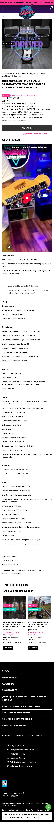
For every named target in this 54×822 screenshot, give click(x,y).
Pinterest (6, 573)
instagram (7, 735)
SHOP (17, 73)
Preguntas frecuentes (17, 712)
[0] (49, 9)
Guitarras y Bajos (28, 73)
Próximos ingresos (15, 725)
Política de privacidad (17, 719)
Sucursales (9, 690)
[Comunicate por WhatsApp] (48, 807)
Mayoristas (10, 677)
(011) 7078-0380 (17, 745)
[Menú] (3, 9)
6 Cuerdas (16, 76)
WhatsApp (20, 571)
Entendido (36, 817)
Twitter (41, 571)
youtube (30, 735)
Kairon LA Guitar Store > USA (21, 706)
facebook (18, 735)
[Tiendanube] (10, 796)
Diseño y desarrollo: (12, 793)
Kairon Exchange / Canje (21, 766)
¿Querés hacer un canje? (35, 134)
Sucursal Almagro (18, 758)
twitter (39, 735)
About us (8, 683)
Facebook (31, 571)
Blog (5, 671)
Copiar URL (16, 573)
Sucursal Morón (17, 754)
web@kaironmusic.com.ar (22, 749)
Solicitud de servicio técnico (23, 762)
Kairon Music (7, 73)
